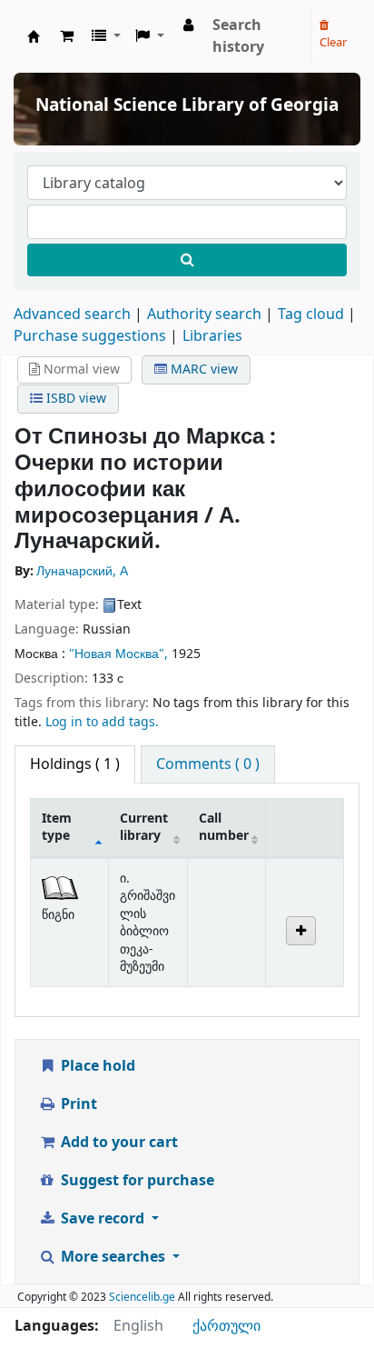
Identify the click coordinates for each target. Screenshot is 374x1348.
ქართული (226, 1326)
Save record (102, 1219)
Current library (144, 827)
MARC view (202, 369)
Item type (57, 827)
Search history (238, 36)
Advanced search (72, 314)
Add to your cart (117, 1142)
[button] (67, 36)
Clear (333, 42)
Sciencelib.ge (142, 1297)
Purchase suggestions (90, 336)
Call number (224, 827)
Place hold (96, 1066)
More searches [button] (113, 1257)
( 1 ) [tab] (75, 764)
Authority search (204, 314)
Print (77, 1104)
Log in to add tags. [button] (102, 722)
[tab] (208, 764)
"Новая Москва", (120, 654)
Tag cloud (311, 314)
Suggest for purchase (135, 1181)
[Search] (187, 260)
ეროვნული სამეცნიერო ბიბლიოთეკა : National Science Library (33, 36)
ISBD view (74, 398)
